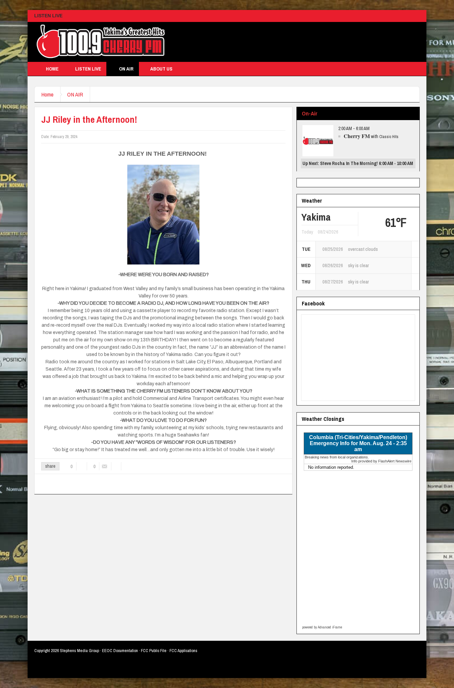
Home (52, 68)
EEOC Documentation (120, 650)
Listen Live (88, 68)
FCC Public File (154, 650)
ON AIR (126, 68)
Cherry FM (357, 136)
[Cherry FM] (100, 42)
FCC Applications (183, 650)
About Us (161, 68)
